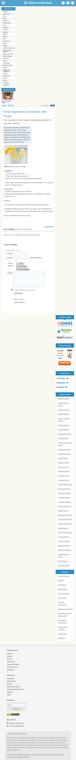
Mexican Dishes (7, 56)
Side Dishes (6, 75)
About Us (9, 659)
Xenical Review (63, 467)
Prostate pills (62, 634)
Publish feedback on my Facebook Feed (25, 290)
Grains (5, 43)
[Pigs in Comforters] (51, 105)
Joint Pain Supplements (62, 604)
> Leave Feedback (48, 226)
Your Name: (10, 253)
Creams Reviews (63, 593)
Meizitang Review (64, 545)
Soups (4, 80)
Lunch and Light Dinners (7, 51)
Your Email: (10, 257)
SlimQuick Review (64, 454)
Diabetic (5, 34)
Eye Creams (62, 598)
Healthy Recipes (11, 681)
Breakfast (5, 27)
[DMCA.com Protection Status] (13, 715)
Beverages (6, 20)
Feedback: (10, 273)
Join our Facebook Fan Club (16, 726)
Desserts (5, 32)
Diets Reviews (63, 589)
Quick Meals (6, 63)
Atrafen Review (63, 528)
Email (9, 705)
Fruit (4, 38)
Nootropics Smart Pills (65, 609)
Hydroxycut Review (64, 434)
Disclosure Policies (12, 667)
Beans (4, 18)
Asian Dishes (6, 13)
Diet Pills (61, 580)
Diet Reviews (10, 678)
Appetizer (5, 11)
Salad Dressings (7, 65)
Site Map (9, 656)
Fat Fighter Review (64, 493)
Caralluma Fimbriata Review (64, 444)
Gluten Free (6, 41)
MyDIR (9, 694)
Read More (64, 363)
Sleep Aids (61, 638)
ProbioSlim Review (64, 449)
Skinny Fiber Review (65, 484)
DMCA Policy (10, 669)
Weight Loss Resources (13, 686)
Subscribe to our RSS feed (16, 723)
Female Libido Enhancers (62, 628)
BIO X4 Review (63, 561)
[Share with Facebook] (63, 3)
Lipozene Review (64, 410)
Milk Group (6, 58)
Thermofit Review (64, 476)
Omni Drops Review (64, 506)
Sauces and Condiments (6, 70)
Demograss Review (64, 489)
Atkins (4, 16)
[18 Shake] (65, 324)
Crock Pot (5, 29)
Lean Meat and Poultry (9, 48)
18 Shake (60, 351)
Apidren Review (63, 511)
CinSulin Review (63, 537)
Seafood (5, 73)
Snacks (5, 78)
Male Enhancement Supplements (64, 615)
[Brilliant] (65, 337)
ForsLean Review (64, 541)
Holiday (5, 45)
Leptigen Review (63, 430)
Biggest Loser (6, 23)
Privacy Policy (11, 661)
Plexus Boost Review (65, 532)
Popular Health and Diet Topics (15, 689)
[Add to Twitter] (67, 3)
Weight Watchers (63, 414)
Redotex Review (63, 462)
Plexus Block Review (65, 519)
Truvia (28, 215)
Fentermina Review (64, 502)
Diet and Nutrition (64, 576)
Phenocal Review (64, 471)
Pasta (4, 60)
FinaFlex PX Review (65, 524)
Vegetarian (6, 84)
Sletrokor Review (63, 398)
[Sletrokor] (65, 330)
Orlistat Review (63, 438)
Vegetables (6, 82)
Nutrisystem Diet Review (63, 404)
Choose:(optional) (10, 264)
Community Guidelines (13, 664)
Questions (9, 692)
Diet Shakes (62, 585)
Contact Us (10, 653)
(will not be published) (35, 257)
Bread (4, 25)
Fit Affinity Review (64, 497)
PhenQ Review (63, 458)
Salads (5, 67)
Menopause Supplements (62, 621)
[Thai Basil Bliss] (53, 105)
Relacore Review (63, 480)
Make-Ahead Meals (8, 54)
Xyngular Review (63, 425)
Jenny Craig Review (64, 550)
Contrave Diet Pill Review (64, 420)
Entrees (5, 36)
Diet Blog (9, 684)
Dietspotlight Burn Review (64, 556)
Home (4, 105)
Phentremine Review (65, 515)
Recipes (11, 105)
